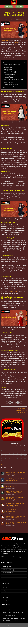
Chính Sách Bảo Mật (8, 573)
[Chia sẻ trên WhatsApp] (7, 402)
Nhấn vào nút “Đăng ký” (10, 74)
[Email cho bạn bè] (15, 402)
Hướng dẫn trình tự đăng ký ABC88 (11, 71)
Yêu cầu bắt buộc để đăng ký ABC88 (11, 64)
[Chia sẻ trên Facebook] (10, 402)
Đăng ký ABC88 (5, 40)
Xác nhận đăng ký (9, 77)
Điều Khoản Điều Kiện (8, 570)
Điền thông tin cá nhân (10, 76)
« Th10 (3, 464)
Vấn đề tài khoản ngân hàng (11, 86)
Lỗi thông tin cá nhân (9, 82)
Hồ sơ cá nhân (8, 66)
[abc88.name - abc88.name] (14, 2)
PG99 (6, 553)
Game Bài (5, 597)
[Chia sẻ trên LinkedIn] (20, 402)
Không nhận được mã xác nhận (11, 84)
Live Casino (6, 594)
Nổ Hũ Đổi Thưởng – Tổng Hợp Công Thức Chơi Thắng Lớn (15, 498)
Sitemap (5, 579)
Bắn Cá (5, 588)
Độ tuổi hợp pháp (8, 69)
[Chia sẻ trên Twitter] (12, 402)
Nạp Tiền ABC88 (13, 291)
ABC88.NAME (9, 544)
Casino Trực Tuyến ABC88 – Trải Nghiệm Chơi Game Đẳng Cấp (14, 492)
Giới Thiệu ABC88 (7, 567)
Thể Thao (5, 600)
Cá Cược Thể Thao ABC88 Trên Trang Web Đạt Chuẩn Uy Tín (15, 473)
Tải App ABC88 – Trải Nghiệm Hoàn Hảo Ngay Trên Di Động (15, 504)
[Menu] (2, 2)
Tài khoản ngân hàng (9, 67)
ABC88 (16, 42)
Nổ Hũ (4, 591)
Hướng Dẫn (14, 10)
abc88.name (20, 19)
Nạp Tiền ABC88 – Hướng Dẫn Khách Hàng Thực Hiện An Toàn (20, 410)
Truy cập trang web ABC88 (10, 72)
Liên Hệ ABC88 (7, 576)
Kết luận (5, 87)
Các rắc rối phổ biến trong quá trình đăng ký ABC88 (13, 80)
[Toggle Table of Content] (23, 62)
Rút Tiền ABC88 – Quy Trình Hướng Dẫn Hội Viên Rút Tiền (16, 510)
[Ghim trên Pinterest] (18, 402)
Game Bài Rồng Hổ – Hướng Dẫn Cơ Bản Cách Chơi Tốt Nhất (15, 479)
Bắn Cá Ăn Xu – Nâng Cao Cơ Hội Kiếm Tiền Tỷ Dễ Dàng (16, 485)
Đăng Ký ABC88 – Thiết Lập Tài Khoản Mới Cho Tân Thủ (16, 523)
